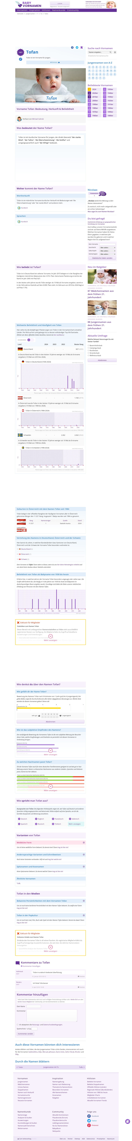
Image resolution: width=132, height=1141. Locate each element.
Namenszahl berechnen (26, 1126)
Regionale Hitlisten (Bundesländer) (99, 1090)
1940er (110, 93)
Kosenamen (56, 1095)
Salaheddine (33, 1052)
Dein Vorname (93, 244)
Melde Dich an (75, 999)
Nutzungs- (36, 1025)
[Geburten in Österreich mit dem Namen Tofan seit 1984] (19, 530)
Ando (62, 1052)
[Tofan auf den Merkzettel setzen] (82, 48)
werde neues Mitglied (25, 1002)
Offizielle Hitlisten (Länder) (96, 1087)
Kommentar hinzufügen (31, 966)
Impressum (110, 1139)
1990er (95, 104)
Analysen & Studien (25, 1118)
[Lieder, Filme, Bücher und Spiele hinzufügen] (84, 915)
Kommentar (21, 1011)
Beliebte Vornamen (94, 1082)
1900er (110, 108)
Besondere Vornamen (60, 1090)
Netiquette (56, 1131)
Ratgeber (55, 1098)
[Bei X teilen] (77, 48)
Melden (82, 976)
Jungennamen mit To (51, 1067)
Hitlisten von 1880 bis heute (97, 1092)
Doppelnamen (23, 1090)
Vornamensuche (24, 1095)
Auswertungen (23, 1120)
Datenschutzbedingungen (52, 1025)
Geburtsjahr (93, 251)
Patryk (72, 1052)
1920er (110, 100)
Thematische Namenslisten (62, 1087)
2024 (94, 89)
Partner (70, 1139)
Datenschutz (91, 1139)
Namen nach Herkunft (26, 1092)
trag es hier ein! (22, 923)
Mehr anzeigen (75, 824)
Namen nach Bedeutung (61, 1084)
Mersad (45, 1052)
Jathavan (52, 1052)
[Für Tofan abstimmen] (58, 62)
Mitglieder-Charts (93, 1095)
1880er (110, 115)
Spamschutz (21, 1029)
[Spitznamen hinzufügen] (84, 867)
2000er (95, 100)
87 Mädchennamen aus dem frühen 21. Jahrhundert (101, 294)
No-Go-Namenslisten (60, 1126)
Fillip (17, 1054)
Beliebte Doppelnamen (95, 1084)
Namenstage (22, 1115)
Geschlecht (92, 247)
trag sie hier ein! (63, 847)
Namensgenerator (24, 1098)
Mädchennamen (24, 1084)
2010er (95, 97)
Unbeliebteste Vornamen (96, 1098)
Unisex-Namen (23, 1087)
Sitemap (77, 1139)
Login (60, 3)
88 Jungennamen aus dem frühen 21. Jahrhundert (99, 325)
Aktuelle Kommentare (60, 1115)
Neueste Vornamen (25, 1100)
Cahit (67, 1052)
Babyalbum (56, 1128)
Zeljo (40, 1052)
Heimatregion (93, 254)
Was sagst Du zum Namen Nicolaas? (101, 211)
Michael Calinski (38, 119)
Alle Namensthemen (59, 1092)
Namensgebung (58, 1082)
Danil (58, 1052)
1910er (110, 104)
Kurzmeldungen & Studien (27, 1123)
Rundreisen (94, 350)
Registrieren (53, 6)
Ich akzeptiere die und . (41, 1025)
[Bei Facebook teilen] (72, 48)
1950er (110, 89)
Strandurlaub (94, 353)
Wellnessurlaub (95, 355)
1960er (95, 115)
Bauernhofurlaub (96, 345)
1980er (95, 108)
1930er (110, 97)
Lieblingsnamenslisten (60, 1123)
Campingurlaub (95, 348)
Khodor (77, 1052)
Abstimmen (50, 722)
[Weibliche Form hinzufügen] (84, 843)
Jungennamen (23, 1082)
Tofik (18, 883)
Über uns (63, 1139)
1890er (110, 112)
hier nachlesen (58, 335)
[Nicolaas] (97, 197)
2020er (95, 93)
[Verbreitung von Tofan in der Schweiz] (24, 530)
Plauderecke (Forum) (60, 1118)
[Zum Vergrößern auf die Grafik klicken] (50, 602)
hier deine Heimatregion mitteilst (68, 565)
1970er (95, 112)
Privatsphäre (101, 1139)
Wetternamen (23, 1128)
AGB (83, 1139)
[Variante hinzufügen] (84, 855)
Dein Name (21, 1006)
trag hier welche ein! (54, 859)
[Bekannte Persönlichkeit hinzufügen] (84, 901)
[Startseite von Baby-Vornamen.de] (28, 7)
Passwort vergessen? (63, 6)
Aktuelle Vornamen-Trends (97, 1100)
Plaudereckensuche (59, 1120)
